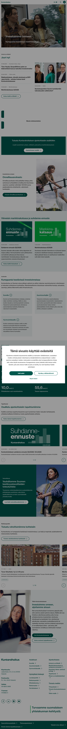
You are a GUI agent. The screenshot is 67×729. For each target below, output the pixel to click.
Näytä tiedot (33, 378)
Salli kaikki (21, 373)
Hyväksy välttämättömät (46, 373)
